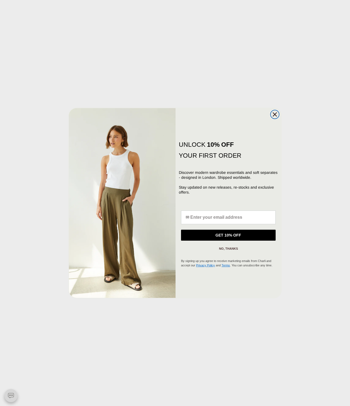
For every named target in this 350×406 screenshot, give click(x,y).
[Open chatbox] (11, 395)
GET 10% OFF (228, 235)
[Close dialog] (274, 114)
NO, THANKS (228, 248)
